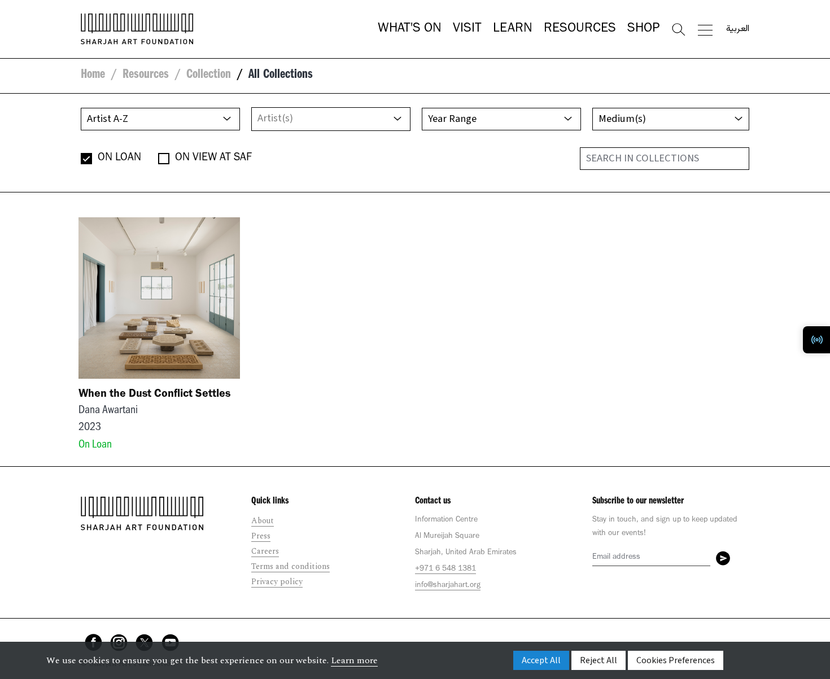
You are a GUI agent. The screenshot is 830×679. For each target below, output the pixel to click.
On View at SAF (213, 158)
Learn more (354, 660)
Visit (467, 29)
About (262, 521)
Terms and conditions (290, 566)
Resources (580, 29)
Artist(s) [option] (275, 118)
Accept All (541, 660)
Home (93, 75)
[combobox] (330, 119)
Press (260, 536)
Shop (643, 29)
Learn (512, 29)
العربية (737, 29)
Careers (265, 551)
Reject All (598, 660)
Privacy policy (277, 582)
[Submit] (723, 558)
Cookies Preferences (675, 660)
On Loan (119, 158)
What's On (410, 29)
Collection (208, 75)
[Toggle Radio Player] (816, 339)
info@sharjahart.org (447, 586)
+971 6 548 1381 (445, 569)
